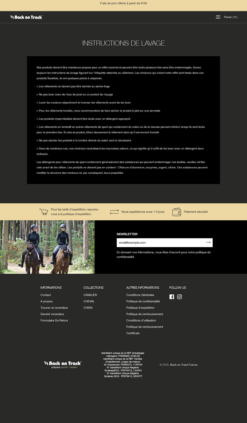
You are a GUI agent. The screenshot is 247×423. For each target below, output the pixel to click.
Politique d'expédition (140, 307)
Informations (51, 287)
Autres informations (142, 287)
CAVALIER (90, 295)
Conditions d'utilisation (141, 320)
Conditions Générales (140, 295)
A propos (47, 301)
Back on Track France (183, 364)
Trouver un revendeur (54, 307)
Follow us (177, 287)
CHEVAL (89, 301)
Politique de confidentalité (143, 301)
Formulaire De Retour (54, 320)
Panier (230, 17)
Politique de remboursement (144, 314)
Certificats (133, 333)
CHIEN (88, 307)
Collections (93, 287)
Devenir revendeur (52, 314)
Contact (46, 295)
